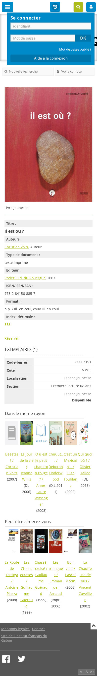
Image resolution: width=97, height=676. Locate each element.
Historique (55, 7)
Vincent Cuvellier (85, 593)
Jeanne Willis (26, 476)
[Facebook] (6, 659)
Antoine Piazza (11, 590)
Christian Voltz (16, 247)
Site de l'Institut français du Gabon (24, 638)
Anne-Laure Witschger (41, 495)
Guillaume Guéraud (26, 596)
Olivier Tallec (85, 469)
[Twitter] (22, 659)
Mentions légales (15, 628)
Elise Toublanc (70, 479)
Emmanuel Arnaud (55, 587)
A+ (92, 671)
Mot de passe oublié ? (75, 49)
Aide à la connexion (51, 58)
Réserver (11, 338)
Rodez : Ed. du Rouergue (25, 278)
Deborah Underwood (55, 473)
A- (81, 671)
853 (7, 324)
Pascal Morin (70, 577)
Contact (38, 628)
